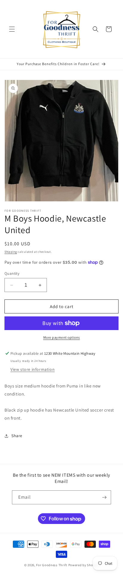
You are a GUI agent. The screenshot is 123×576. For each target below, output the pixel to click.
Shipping (10, 252)
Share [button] (16, 435)
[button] (12, 29)
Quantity (11, 273)
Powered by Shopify (83, 565)
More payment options (61, 337)
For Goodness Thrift (51, 565)
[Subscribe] (104, 497)
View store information (32, 369)
